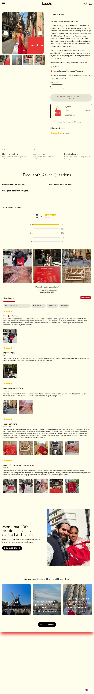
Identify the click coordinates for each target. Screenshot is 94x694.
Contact (5, 668)
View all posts (47, 624)
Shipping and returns (57, 128)
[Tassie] (47, 3)
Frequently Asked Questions (13, 653)
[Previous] (5, 33)
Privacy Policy (7, 660)
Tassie (67, 110)
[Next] (40, 33)
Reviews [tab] (9, 298)
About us (6, 645)
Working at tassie (9, 649)
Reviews (5, 664)
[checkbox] (64, 306)
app (77, 21)
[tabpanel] (47, 398)
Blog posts (6, 656)
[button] (85, 3)
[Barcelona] (5, 60)
